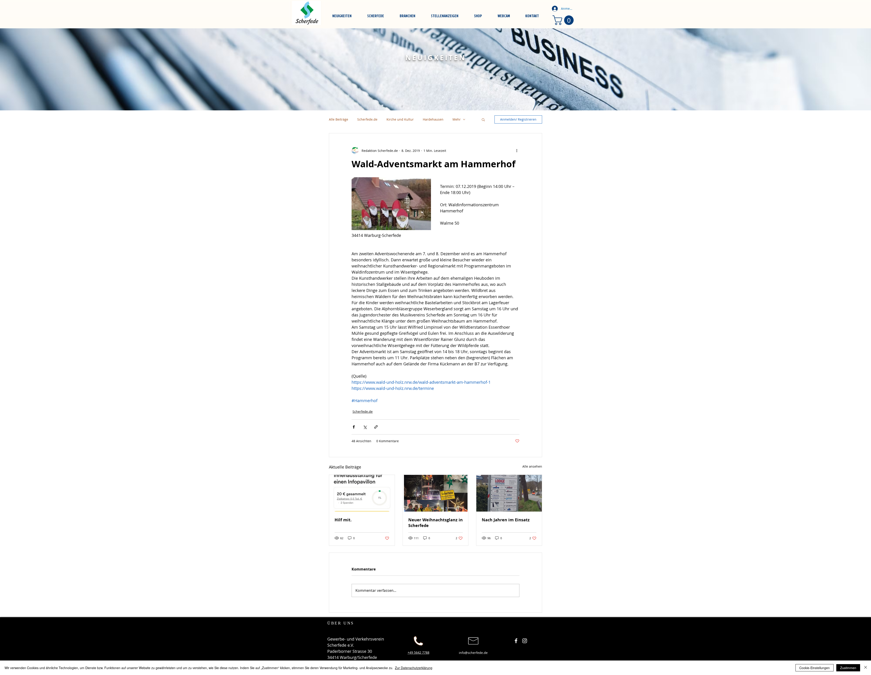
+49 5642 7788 (418, 652)
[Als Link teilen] (376, 427)
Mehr (457, 119)
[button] (483, 119)
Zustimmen (848, 667)
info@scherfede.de (473, 653)
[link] (564, 20)
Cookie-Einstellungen (814, 667)
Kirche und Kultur (400, 119)
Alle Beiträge (338, 119)
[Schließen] (865, 667)
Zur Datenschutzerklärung (413, 667)
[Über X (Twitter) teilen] (365, 427)
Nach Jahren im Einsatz (506, 520)
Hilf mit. (343, 520)
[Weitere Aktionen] (516, 150)
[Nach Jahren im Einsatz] (509, 493)
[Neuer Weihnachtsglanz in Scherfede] (435, 493)
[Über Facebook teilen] (354, 427)
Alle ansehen (532, 466)
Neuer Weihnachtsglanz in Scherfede (435, 522)
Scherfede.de (367, 119)
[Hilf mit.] (362, 493)
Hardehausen (433, 119)
